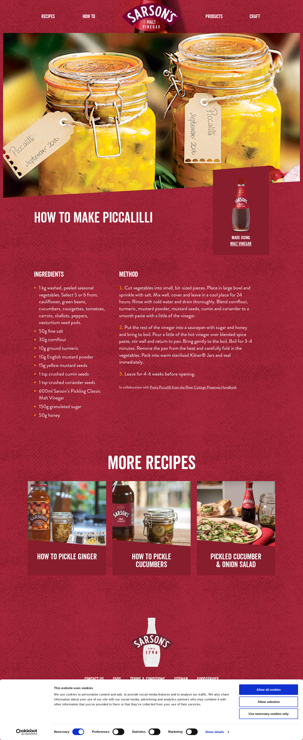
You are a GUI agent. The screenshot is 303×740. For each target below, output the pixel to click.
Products (214, 16)
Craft (255, 16)
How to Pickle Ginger (67, 556)
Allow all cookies (268, 689)
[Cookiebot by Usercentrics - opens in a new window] (27, 732)
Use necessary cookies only (269, 713)
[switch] (118, 731)
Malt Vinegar (240, 243)
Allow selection (269, 702)
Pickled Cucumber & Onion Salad (235, 560)
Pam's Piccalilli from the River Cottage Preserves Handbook (193, 387)
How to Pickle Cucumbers (151, 560)
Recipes (48, 16)
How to (89, 16)
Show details (214, 732)
